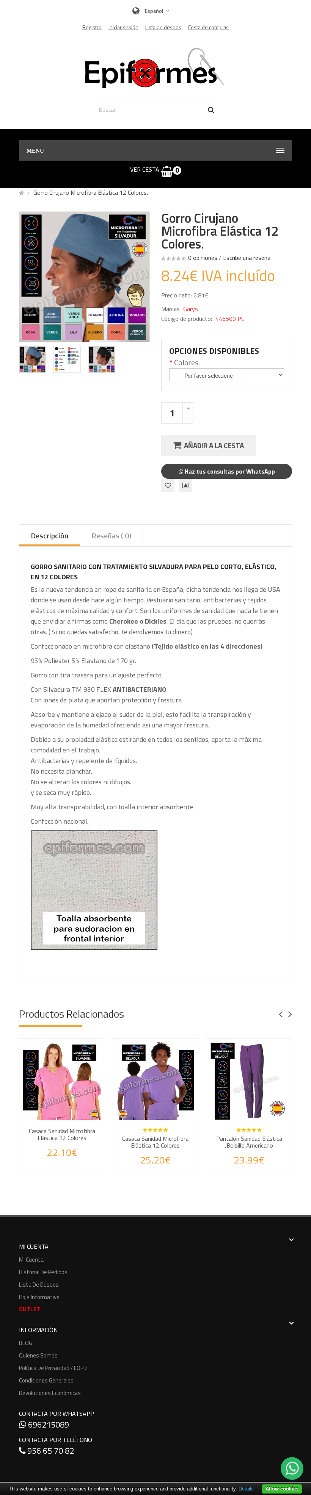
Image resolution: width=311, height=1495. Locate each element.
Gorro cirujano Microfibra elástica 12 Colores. (90, 192)
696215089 (47, 1424)
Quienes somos (38, 1355)
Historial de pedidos (43, 1272)
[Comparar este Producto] (72, 1160)
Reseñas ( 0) (111, 535)
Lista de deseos (39, 1284)
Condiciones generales (46, 1380)
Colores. (187, 362)
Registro (92, 27)
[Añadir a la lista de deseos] (54, 1160)
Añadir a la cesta (214, 445)
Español (154, 11)
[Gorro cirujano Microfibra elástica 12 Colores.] (32, 359)
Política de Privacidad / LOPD (53, 1368)
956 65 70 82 (49, 1450)
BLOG (25, 1343)
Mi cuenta (31, 1259)
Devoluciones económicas (50, 1393)
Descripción (49, 535)
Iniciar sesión (123, 27)
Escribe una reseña (246, 257)
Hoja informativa (39, 1297)
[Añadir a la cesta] (78, 1129)
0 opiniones (202, 257)
